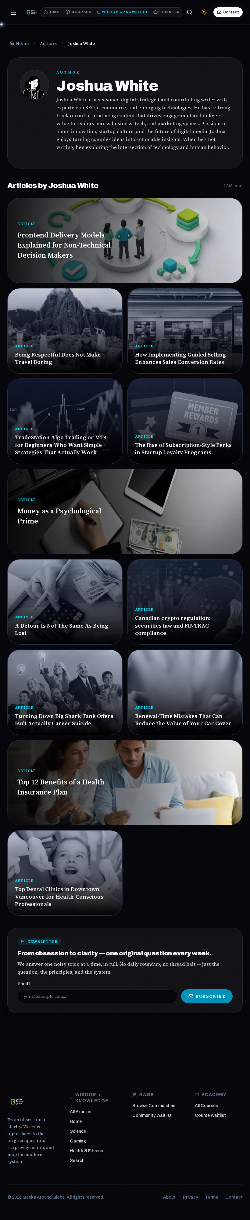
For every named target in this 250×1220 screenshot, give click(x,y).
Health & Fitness (86, 1151)
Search (77, 1160)
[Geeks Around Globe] (17, 1101)
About (169, 1197)
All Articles (80, 1112)
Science (78, 1131)
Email (23, 984)
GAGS (55, 12)
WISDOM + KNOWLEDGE (125, 12)
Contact (231, 12)
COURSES (81, 12)
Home (76, 1121)
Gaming (78, 1141)
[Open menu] (13, 12)
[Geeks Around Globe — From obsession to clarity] (31, 12)
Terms (211, 1197)
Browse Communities (153, 1105)
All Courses (206, 1105)
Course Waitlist (210, 1115)
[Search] (189, 12)
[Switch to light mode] (204, 12)
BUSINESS (169, 12)
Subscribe (210, 996)
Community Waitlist (152, 1115)
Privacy (190, 1197)
